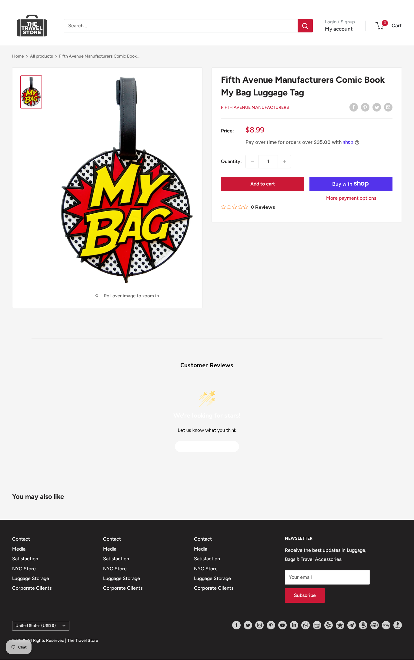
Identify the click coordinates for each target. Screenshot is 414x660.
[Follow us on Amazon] (363, 625)
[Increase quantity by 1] (284, 161)
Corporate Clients (32, 588)
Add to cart (262, 183)
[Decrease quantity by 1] (252, 161)
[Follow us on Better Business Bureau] (397, 625)
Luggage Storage (30, 578)
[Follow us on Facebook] (236, 625)
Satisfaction (25, 559)
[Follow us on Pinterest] (271, 625)
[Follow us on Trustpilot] (340, 625)
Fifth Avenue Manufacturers (255, 107)
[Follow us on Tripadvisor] (374, 625)
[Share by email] (388, 107)
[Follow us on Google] (317, 625)
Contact (21, 539)
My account (339, 29)
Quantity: (231, 161)
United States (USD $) (35, 625)
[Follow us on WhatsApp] (305, 625)
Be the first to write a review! (207, 446)
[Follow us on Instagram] (259, 625)
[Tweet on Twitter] (376, 107)
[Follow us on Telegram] (351, 625)
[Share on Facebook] (353, 107)
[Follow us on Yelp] (328, 625)
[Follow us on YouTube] (282, 625)
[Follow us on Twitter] (248, 625)
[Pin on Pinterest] (365, 107)
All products (41, 56)
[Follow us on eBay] (386, 625)
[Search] (305, 25)
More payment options (351, 198)
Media (18, 549)
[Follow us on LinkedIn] (294, 625)
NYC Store (24, 569)
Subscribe (305, 595)
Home (18, 56)
